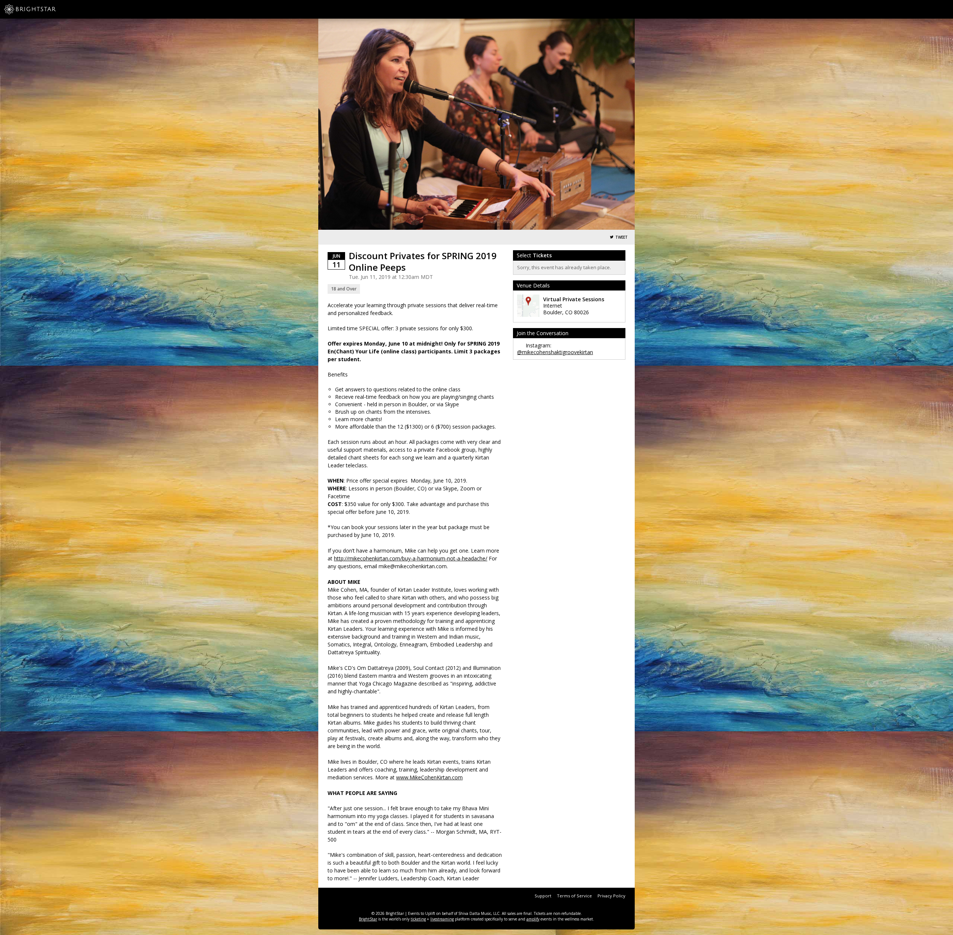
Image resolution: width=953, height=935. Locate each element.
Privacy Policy (611, 896)
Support (543, 896)
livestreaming (442, 919)
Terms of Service (574, 896)
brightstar (41, 9)
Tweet (621, 237)
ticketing (418, 919)
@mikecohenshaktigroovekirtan (555, 352)
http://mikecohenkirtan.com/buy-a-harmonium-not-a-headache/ (410, 558)
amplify (532, 919)
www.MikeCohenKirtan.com (429, 777)
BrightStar (368, 919)
